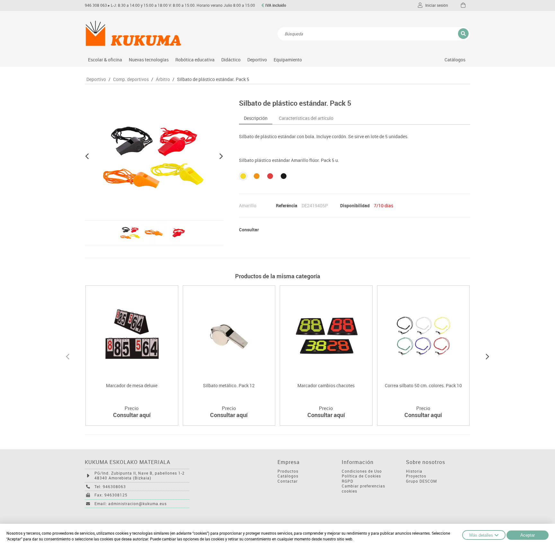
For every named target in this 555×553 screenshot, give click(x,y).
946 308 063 (96, 5)
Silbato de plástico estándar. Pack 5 (213, 79)
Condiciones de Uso (362, 471)
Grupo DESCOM (421, 481)
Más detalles (481, 535)
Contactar (288, 481)
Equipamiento (288, 60)
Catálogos (455, 60)
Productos (288, 471)
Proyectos (416, 476)
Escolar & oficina (105, 60)
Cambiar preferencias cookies (363, 489)
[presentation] (68, 356)
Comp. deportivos (131, 79)
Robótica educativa (195, 60)
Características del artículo (306, 118)
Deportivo (257, 60)
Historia (414, 471)
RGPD (347, 481)
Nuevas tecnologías (149, 60)
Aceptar (527, 535)
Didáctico (231, 60)
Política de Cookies (361, 476)
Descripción (256, 118)
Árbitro (163, 79)
